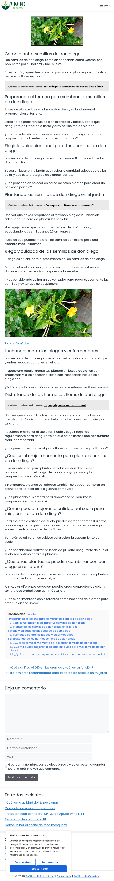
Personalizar (23, 862)
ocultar (32, 614)
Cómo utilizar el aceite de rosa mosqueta (36, 825)
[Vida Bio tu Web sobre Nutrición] (13, 5)
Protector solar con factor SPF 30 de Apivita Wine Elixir (44, 814)
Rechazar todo (51, 862)
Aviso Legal (64, 876)
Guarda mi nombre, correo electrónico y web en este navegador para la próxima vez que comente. (56, 766)
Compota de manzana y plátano (30, 808)
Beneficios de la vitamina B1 (25, 819)
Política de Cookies (86, 876)
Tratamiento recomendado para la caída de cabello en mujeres (58, 673)
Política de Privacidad (40, 876)
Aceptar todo (39, 869)
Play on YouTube (17, 343)
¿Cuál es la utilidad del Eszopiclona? (32, 802)
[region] (38, 853)
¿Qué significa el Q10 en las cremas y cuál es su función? (51, 667)
